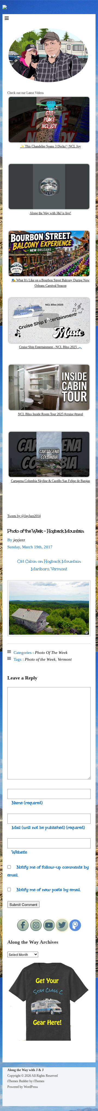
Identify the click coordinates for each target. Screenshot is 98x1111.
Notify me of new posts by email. (49, 889)
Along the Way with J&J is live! (50, 213)
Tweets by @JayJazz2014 (24, 516)
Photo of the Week (40, 659)
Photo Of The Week (51, 652)
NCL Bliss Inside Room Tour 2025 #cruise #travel (50, 414)
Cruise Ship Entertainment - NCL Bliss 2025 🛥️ (50, 347)
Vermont (65, 659)
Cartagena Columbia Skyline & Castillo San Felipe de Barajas (50, 481)
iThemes (38, 1081)
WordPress (31, 1087)
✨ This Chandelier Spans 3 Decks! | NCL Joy (50, 146)
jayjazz (19, 540)
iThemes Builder (18, 1081)
